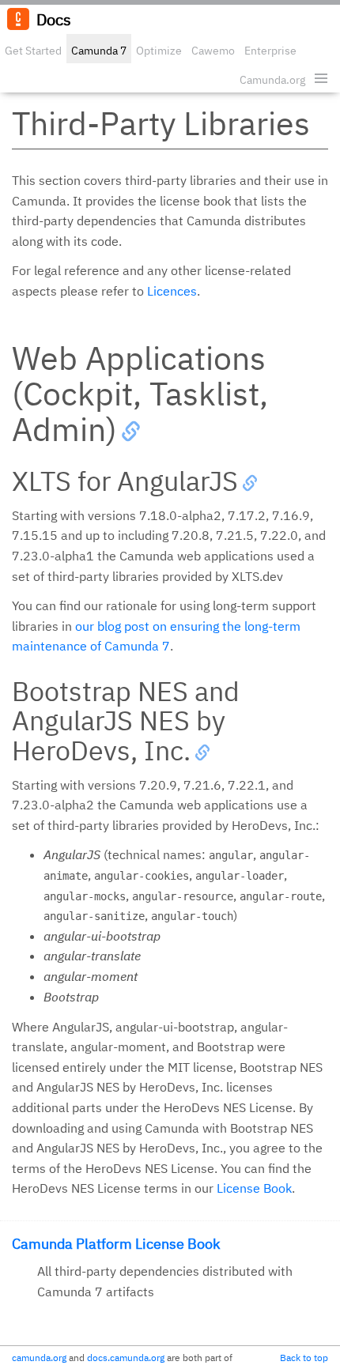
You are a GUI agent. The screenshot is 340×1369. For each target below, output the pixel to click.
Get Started (33, 50)
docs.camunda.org (125, 1357)
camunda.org (39, 1357)
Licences (172, 291)
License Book (254, 1188)
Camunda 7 (99, 50)
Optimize (159, 50)
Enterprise (270, 50)
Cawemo (213, 50)
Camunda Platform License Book (116, 1244)
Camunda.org (272, 80)
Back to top (304, 1357)
